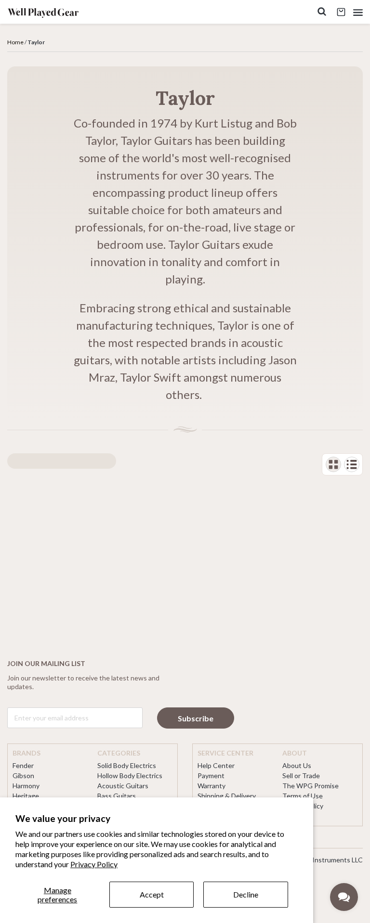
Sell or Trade (301, 775)
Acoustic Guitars (122, 786)
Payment (211, 775)
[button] (358, 12)
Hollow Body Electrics (129, 775)
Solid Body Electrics (126, 765)
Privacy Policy (94, 864)
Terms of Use (302, 796)
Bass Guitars (116, 796)
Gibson (23, 775)
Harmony (26, 786)
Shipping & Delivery (227, 796)
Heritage (26, 796)
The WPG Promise (310, 786)
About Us (296, 765)
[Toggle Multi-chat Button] (344, 897)
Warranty (211, 786)
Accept (152, 894)
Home (15, 42)
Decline (245, 894)
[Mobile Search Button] (321, 12)
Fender (23, 765)
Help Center (216, 765)
